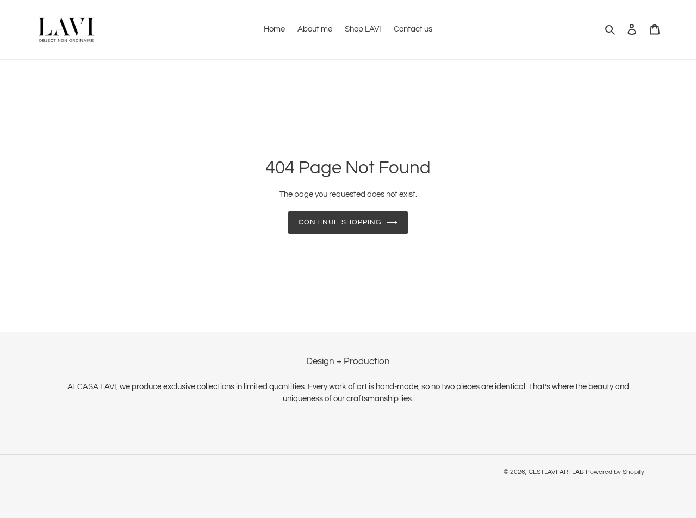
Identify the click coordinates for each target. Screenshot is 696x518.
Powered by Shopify (615, 472)
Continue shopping (340, 222)
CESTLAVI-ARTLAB (556, 472)
